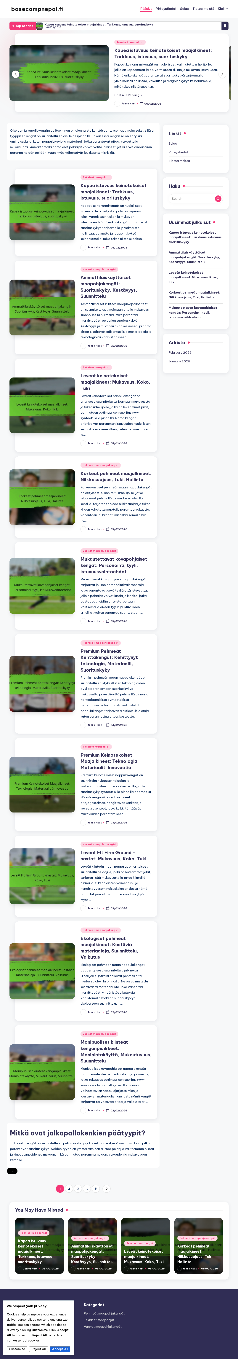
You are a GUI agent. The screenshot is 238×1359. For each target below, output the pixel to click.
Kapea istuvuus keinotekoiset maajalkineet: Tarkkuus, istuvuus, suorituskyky (99, 24)
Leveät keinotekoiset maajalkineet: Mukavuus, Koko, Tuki (115, 382)
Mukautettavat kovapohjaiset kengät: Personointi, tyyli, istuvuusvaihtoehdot (114, 565)
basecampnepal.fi (37, 8)
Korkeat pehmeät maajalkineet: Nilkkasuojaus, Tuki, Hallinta (194, 295)
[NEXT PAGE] (106, 1189)
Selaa (173, 143)
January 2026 (179, 361)
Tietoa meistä (179, 161)
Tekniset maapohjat (130, 42)
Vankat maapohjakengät (99, 269)
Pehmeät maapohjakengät (101, 465)
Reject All (39, 1349)
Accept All (60, 1349)
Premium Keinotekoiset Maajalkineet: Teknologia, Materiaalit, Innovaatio (110, 761)
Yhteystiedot (178, 152)
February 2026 (180, 353)
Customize (17, 1349)
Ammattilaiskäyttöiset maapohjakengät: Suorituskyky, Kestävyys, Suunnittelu (194, 257)
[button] (128, 95)
